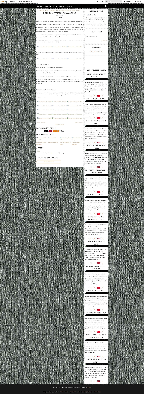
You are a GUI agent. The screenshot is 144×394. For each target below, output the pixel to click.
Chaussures (52, 10)
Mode (46, 10)
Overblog (89, 387)
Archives (61, 6)
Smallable (59, 10)
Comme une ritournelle (96, 195)
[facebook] (98, 1)
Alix (51, 153)
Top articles (62, 391)
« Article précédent (40, 122)
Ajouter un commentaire (49, 161)
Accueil (40, 6)
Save (99, 95)
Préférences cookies (97, 391)
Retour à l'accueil (60, 124)
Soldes (78, 10)
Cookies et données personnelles (86, 391)
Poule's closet (66, 10)
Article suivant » (79, 122)
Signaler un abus (73, 391)
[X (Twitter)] (100, 1)
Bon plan (41, 10)
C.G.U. (78, 391)
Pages (55, 6)
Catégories (47, 6)
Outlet (74, 10)
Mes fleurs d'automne (96, 313)
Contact (69, 6)
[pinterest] (103, 1)
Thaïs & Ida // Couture (96, 291)
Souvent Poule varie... (96, 99)
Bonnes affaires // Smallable (59, 13)
